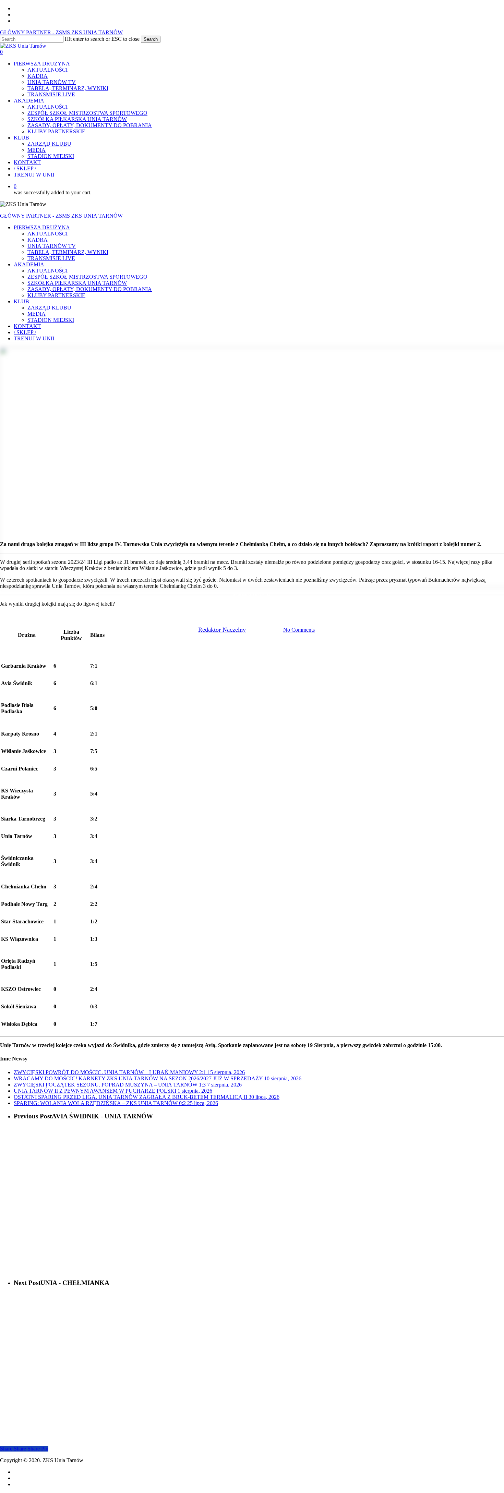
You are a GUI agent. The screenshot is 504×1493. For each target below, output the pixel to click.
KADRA (37, 240)
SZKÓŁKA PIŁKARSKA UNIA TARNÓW (77, 283)
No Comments (299, 630)
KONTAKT (27, 326)
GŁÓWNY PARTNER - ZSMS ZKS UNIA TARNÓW (61, 32)
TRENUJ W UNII (34, 338)
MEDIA (36, 314)
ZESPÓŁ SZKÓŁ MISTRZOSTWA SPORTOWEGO (87, 277)
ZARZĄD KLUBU (49, 308)
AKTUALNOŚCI (47, 233)
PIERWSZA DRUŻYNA (42, 227)
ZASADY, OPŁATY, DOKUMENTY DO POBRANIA (89, 289)
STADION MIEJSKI (50, 320)
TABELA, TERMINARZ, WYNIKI (67, 252)
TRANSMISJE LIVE (51, 258)
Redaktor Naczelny (222, 629)
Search (151, 39)
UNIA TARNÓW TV (51, 246)
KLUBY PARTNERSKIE (56, 295)
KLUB (21, 301)
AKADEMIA (29, 264)
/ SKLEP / (25, 332)
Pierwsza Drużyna (252, 594)
